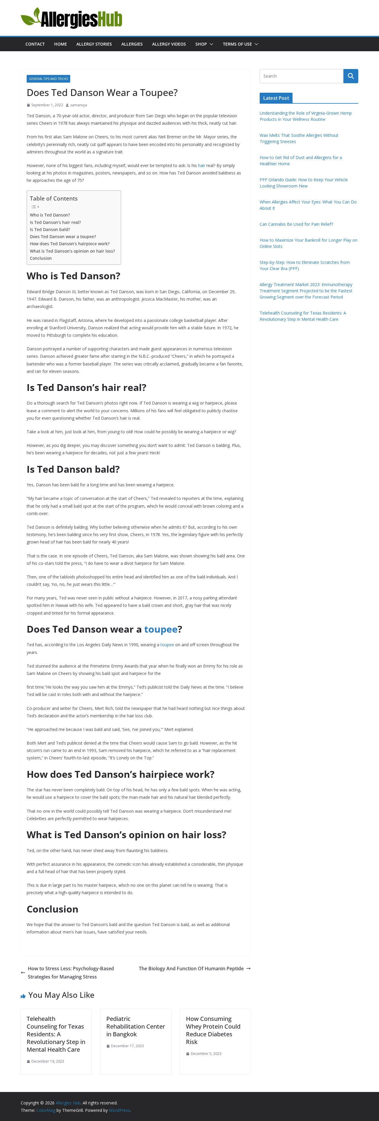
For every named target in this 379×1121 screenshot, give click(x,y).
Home (60, 44)
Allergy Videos (169, 44)
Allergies (132, 44)
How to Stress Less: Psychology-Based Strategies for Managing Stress (71, 972)
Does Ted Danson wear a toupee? (63, 236)
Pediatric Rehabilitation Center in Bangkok (135, 1026)
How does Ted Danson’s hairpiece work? (70, 243)
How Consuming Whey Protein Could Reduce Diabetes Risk (213, 1030)
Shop (201, 44)
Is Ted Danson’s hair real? (55, 222)
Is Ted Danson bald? (50, 229)
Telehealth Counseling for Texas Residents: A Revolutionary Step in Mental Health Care (56, 1034)
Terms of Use (237, 44)
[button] (210, 44)
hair (201, 165)
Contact (35, 44)
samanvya (78, 105)
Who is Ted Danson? (50, 215)
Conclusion (41, 258)
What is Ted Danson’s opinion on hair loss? (72, 251)
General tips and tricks (48, 79)
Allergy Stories (94, 44)
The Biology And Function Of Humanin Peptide (191, 968)
